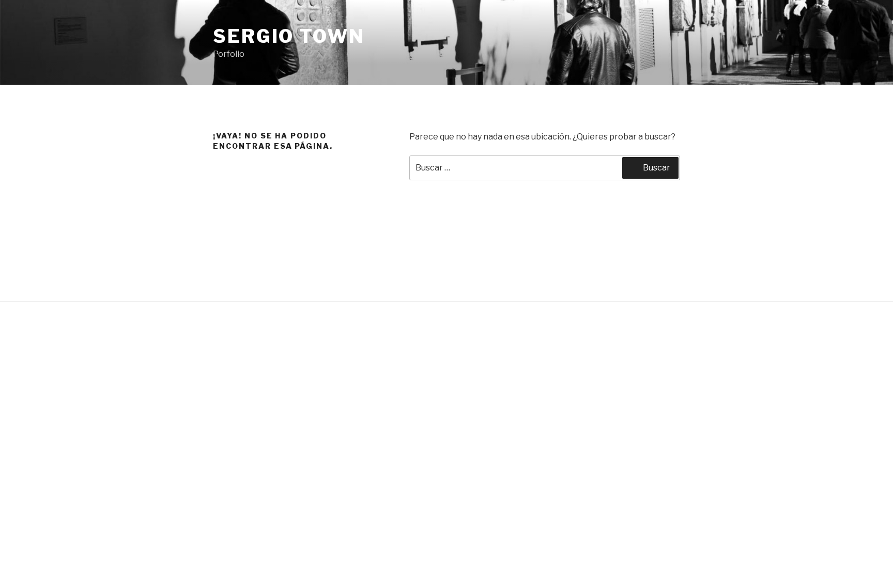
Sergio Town (289, 36)
